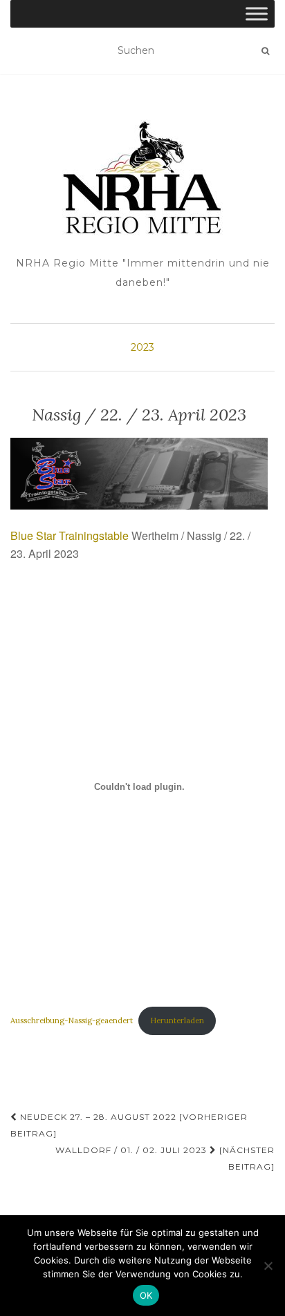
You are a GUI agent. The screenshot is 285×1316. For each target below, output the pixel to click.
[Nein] (268, 1266)
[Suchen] (265, 51)
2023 (142, 347)
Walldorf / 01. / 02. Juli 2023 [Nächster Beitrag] (165, 1158)
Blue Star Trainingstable (69, 535)
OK (146, 1295)
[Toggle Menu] (257, 13)
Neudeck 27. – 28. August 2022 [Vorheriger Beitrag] (129, 1125)
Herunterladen (177, 1020)
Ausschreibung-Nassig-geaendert (71, 1020)
